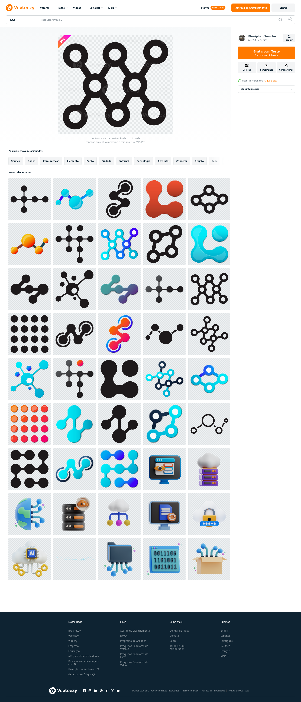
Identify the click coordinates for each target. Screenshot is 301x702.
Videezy (72, 640)
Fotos (61, 7)
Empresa (73, 646)
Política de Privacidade (213, 690)
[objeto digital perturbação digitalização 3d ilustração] (164, 514)
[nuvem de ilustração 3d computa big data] (119, 514)
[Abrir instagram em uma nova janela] (90, 690)
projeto (199, 161)
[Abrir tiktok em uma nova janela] (106, 690)
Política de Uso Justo (238, 690)
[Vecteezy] (20, 7)
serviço (15, 161)
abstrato (163, 161)
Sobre (173, 640)
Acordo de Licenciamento (135, 630)
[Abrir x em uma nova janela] (112, 690)
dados (31, 161)
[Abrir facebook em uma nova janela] (84, 690)
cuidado (107, 161)
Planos (205, 7)
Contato (174, 635)
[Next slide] (225, 161)
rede (215, 161)
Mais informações (250, 88)
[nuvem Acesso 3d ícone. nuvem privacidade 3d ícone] (209, 514)
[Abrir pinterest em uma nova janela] (101, 690)
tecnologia (143, 161)
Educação (74, 651)
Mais (111, 7)
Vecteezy (73, 635)
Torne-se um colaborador (177, 647)
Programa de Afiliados (133, 640)
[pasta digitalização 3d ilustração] (119, 559)
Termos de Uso (191, 690)
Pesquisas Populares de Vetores (134, 647)
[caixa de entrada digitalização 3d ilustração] (209, 559)
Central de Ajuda (180, 630)
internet (124, 161)
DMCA (123, 635)
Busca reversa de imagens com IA (83, 662)
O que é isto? (270, 80)
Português (227, 640)
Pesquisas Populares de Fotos (134, 655)
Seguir (289, 39)
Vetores (44, 7)
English (225, 630)
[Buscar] (280, 20)
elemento (73, 161)
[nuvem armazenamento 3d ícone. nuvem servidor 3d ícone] (74, 514)
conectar (181, 161)
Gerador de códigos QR (82, 674)
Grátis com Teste (266, 53)
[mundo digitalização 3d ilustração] (29, 514)
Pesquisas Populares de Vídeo (134, 663)
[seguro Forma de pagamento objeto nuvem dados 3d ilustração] (209, 469)
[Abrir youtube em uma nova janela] (118, 690)
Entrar (283, 7)
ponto (90, 161)
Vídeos (77, 7)
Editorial (95, 7)
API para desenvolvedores (83, 656)
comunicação (51, 161)
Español (225, 635)
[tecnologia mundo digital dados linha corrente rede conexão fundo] (74, 559)
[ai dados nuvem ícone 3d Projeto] (29, 559)
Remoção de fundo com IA (83, 669)
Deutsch (225, 646)
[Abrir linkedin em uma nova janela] (95, 690)
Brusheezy (74, 630)
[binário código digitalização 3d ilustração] (164, 559)
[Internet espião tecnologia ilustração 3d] (164, 469)
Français (225, 651)
